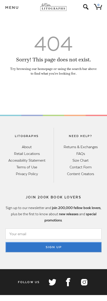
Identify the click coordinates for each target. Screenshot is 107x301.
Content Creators (80, 174)
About (27, 147)
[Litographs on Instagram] (84, 282)
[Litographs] (53, 7)
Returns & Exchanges (81, 147)
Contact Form (81, 167)
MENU (12, 7)
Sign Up (54, 247)
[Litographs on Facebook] (68, 282)
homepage (45, 69)
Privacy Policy (27, 174)
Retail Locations (27, 154)
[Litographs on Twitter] (52, 282)
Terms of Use (26, 167)
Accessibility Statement (26, 160)
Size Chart (80, 160)
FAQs (80, 154)
